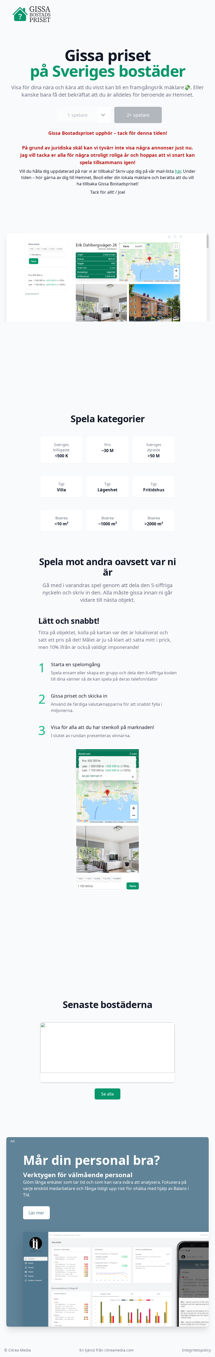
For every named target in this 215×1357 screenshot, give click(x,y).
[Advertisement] (107, 368)
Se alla (107, 1094)
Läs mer (36, 1213)
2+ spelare (138, 115)
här (178, 171)
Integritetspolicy (196, 1350)
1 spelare (77, 115)
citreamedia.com (119, 1350)
